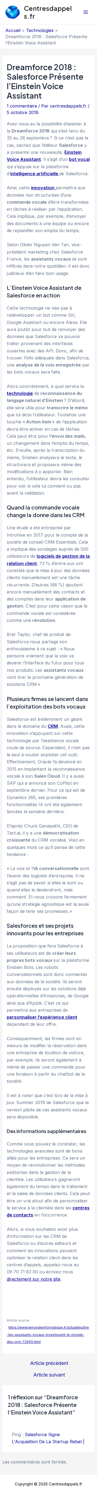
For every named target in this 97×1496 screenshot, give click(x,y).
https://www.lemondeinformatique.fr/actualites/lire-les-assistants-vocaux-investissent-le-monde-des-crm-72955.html (48, 1334)
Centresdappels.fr (48, 12)
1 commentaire (22, 106)
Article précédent (49, 1363)
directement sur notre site (33, 1279)
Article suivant (49, 1374)
